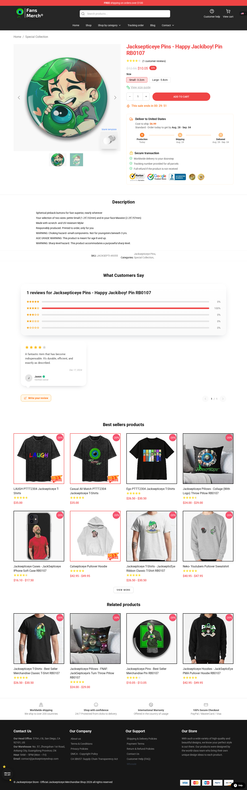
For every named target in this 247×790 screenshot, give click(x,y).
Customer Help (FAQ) (138, 758)
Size (128, 74)
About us (76, 738)
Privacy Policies (79, 748)
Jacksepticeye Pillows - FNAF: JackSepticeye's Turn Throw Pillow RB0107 (92, 673)
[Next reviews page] (223, 399)
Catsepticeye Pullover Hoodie (88, 566)
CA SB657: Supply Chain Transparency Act (94, 758)
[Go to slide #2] (76, 159)
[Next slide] (115, 97)
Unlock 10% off (7, 774)
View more (124, 590)
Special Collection (36, 36)
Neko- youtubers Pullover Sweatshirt (206, 566)
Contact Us (133, 753)
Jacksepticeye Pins (144, 253)
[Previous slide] (19, 97)
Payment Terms (135, 743)
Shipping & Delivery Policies (142, 738)
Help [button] (240, 785)
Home (17, 36)
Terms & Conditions (81, 743)
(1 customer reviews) (154, 61)
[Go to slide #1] (57, 159)
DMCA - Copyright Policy (84, 753)
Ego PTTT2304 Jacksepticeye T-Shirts (150, 489)
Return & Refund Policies (140, 748)
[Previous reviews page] (205, 399)
